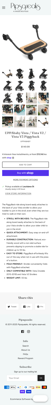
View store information (18, 193)
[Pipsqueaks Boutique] (25, 7)
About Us (25, 350)
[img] (23, 331)
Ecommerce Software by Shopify (25, 399)
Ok (41, 378)
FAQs (25, 354)
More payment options (25, 180)
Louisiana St (28, 186)
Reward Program (25, 358)
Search (25, 346)
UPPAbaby (25, 141)
